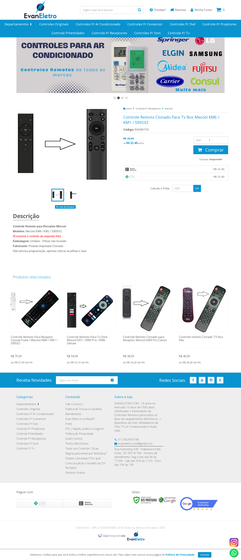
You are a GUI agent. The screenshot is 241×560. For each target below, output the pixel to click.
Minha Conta (203, 10)
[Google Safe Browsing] (167, 499)
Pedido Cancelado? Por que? (83, 458)
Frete (68, 424)
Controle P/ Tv (25, 448)
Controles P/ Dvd (27, 424)
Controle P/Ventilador (29, 434)
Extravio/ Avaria (75, 473)
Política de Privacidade (79, 434)
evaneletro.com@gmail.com (135, 443)
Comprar (214, 150)
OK (197, 188)
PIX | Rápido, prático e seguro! (84, 429)
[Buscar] (139, 10)
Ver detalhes (35, 325)
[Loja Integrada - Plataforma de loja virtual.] (111, 536)
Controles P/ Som (27, 443)
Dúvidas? (160, 10)
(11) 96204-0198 (128, 439)
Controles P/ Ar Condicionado (35, 414)
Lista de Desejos (66, 206)
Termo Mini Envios (76, 443)
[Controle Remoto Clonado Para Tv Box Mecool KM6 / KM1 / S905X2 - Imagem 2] (72, 195)
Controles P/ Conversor (31, 419)
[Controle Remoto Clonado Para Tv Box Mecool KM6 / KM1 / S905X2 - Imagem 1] (57, 195)
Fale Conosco (74, 404)
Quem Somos (73, 439)
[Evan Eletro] (40, 10)
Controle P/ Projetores (30, 429)
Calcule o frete (160, 188)
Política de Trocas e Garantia (83, 409)
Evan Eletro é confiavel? (80, 419)
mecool (169, 108)
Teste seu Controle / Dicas (82, 448)
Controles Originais (28, 409)
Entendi (204, 554)
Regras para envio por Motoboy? (86, 453)
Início (129, 108)
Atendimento (73, 414)
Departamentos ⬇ (27, 404)
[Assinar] (114, 380)
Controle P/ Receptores (148, 108)
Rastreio (180, 10)
